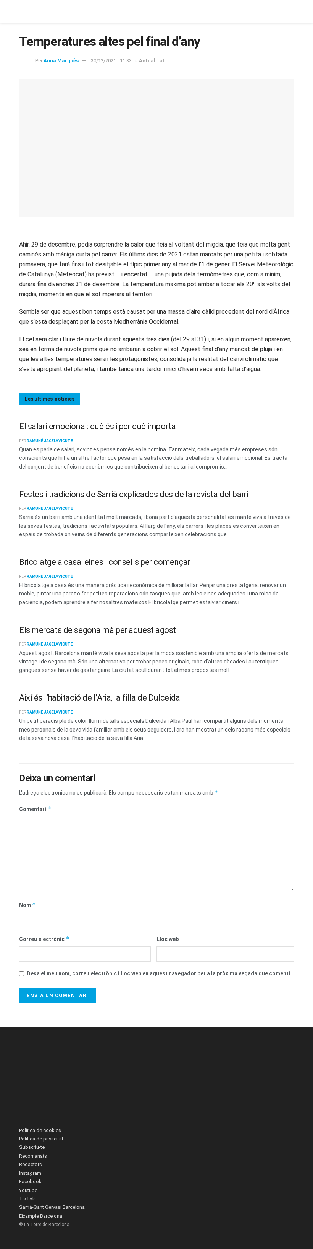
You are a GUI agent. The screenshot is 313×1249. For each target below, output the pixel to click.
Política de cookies (40, 1130)
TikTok (27, 1199)
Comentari (35, 809)
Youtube (28, 1190)
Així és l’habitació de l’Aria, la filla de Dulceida (99, 697)
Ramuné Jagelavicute (50, 441)
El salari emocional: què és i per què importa (97, 426)
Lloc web (167, 939)
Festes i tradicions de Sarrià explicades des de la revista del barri (133, 494)
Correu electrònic (44, 938)
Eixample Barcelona (40, 1216)
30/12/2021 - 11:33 (111, 60)
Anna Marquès (61, 60)
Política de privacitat (41, 1139)
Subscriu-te (32, 1147)
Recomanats (33, 1156)
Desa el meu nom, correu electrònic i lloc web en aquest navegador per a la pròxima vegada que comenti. (159, 973)
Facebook (30, 1181)
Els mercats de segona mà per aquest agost (97, 630)
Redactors (30, 1164)
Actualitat (152, 60)
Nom (27, 904)
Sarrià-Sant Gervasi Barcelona (52, 1207)
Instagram (30, 1173)
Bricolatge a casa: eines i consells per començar (104, 562)
